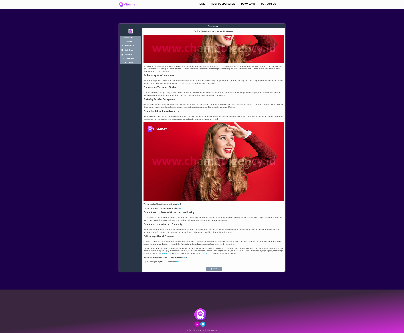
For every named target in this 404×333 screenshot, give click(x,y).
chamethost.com (166, 253)
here (178, 204)
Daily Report (129, 50)
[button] (130, 45)
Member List (129, 45)
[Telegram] (202, 324)
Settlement (128, 54)
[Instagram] (197, 324)
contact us (206, 253)
